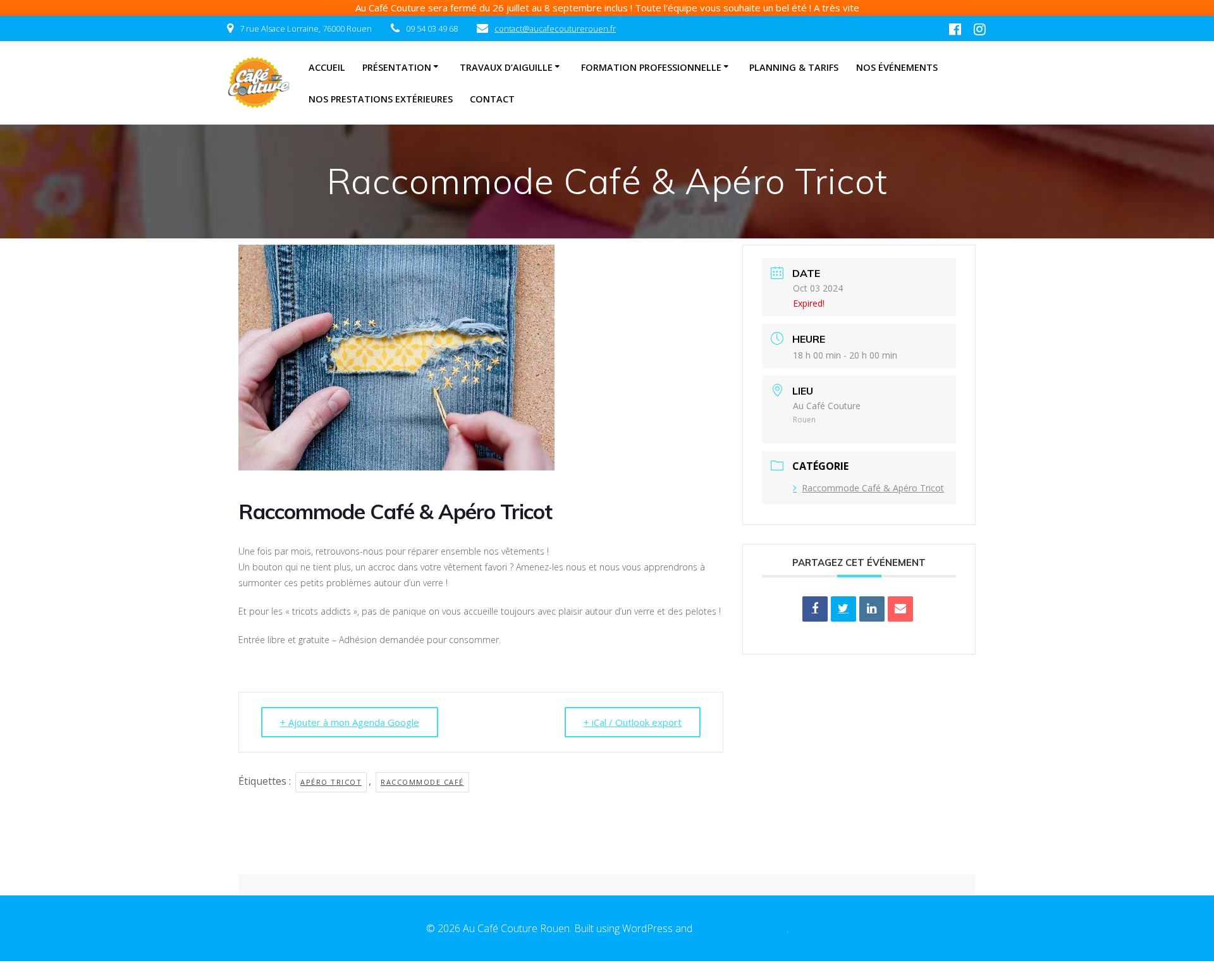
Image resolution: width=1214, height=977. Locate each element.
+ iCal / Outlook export (633, 722)
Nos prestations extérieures (381, 99)
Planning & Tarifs (793, 67)
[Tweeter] (843, 609)
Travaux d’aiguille (506, 67)
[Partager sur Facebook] (815, 609)
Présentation (396, 67)
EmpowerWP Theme (741, 928)
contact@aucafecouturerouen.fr (555, 28)
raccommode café (422, 782)
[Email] (900, 609)
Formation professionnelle (651, 67)
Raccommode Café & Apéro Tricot (873, 488)
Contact (492, 99)
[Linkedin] (872, 609)
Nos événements (897, 67)
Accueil (327, 67)
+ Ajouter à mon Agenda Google (349, 722)
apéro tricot (331, 782)
